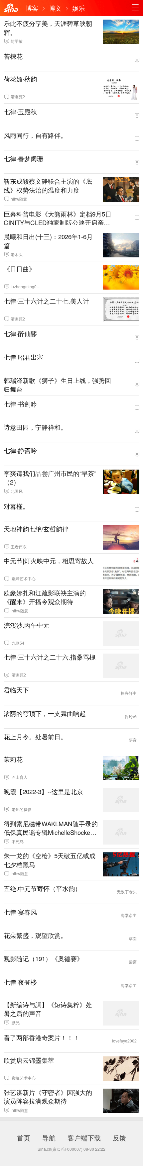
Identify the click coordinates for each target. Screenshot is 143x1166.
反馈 (119, 1137)
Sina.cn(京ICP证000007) (60, 1149)
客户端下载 (84, 1137)
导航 (49, 1137)
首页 (23, 1137)
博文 (55, 8)
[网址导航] (135, 8)
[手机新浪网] (11, 8)
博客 (32, 8)
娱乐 (78, 8)
